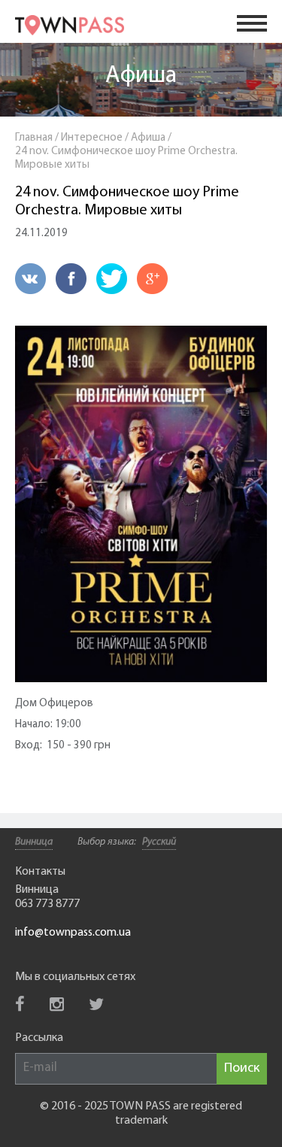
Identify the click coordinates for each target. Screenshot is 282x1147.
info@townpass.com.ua (73, 933)
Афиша (141, 76)
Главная (34, 138)
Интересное (92, 138)
